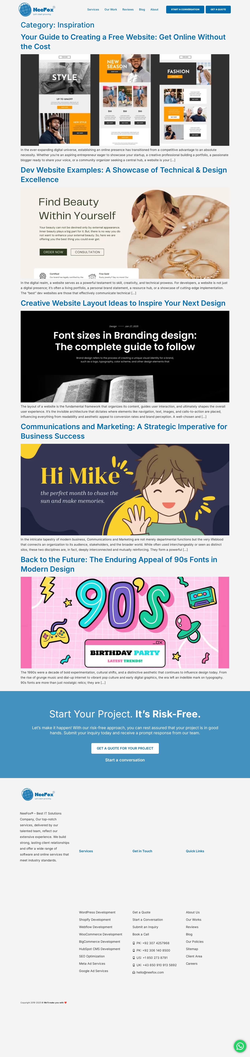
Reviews (128, 9)
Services (93, 9)
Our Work (111, 9)
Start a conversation (125, 760)
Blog (142, 9)
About (154, 9)
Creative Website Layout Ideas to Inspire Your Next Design (123, 303)
